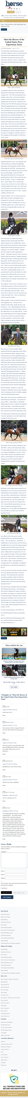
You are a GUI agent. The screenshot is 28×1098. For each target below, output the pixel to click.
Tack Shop (20, 15)
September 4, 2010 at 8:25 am (10, 795)
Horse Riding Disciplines (6, 927)
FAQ (2, 1052)
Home (2, 24)
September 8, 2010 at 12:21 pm (10, 811)
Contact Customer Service (6, 1044)
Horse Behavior (4, 982)
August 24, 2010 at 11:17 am (10, 725)
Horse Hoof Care (4, 995)
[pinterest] (16, 8)
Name (3, 871)
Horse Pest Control (5, 1003)
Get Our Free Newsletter (6, 1027)
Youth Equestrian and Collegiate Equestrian (10, 943)
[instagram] (19, 8)
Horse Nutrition (4, 1000)
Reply (4, 715)
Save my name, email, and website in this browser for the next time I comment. (14, 884)
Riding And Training (5, 917)
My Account (5, 15)
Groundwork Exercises (6, 922)
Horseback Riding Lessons (7, 932)
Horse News (4, 29)
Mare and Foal (4, 1011)
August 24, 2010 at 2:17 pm (9, 743)
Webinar (15, 15)
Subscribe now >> (10, 622)
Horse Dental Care (5, 984)
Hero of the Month (14, 17)
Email (3, 874)
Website (3, 878)
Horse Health (4, 992)
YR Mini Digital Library (6, 1030)
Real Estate (21, 17)
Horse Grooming (4, 989)
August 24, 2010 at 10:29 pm (10, 764)
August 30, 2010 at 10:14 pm (10, 779)
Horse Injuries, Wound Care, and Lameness (10, 997)
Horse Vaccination (5, 1008)
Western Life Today (5, 1035)
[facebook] (11, 8)
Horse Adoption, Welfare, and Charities (9, 979)
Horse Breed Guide (5, 914)
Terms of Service (4, 1057)
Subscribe (11, 12)
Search (18, 12)
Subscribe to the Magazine (7, 1022)
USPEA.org (21, 610)
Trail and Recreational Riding (7, 938)
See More (14, 687)
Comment (4, 851)
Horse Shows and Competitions (8, 930)
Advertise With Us (5, 1049)
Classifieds (3, 1062)
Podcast (11, 15)
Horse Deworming (5, 987)
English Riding (4, 919)
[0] (8, 8)
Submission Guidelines (6, 1046)
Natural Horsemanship (6, 935)
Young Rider (4, 1032)
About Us (3, 1041)
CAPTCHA (4, 888)
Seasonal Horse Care (5, 1013)
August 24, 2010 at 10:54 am (10, 709)
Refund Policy (4, 1060)
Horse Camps (4, 925)
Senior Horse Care (5, 1016)
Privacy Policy (4, 1054)
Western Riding (4, 940)
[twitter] (14, 8)
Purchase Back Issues (5, 1025)
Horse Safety (4, 1005)
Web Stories (3, 1065)
